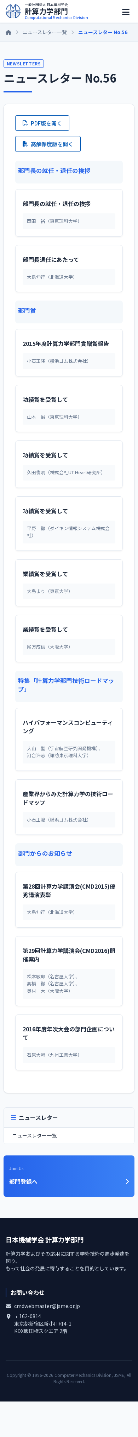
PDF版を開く (46, 123)
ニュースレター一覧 (45, 32)
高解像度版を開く (52, 144)
